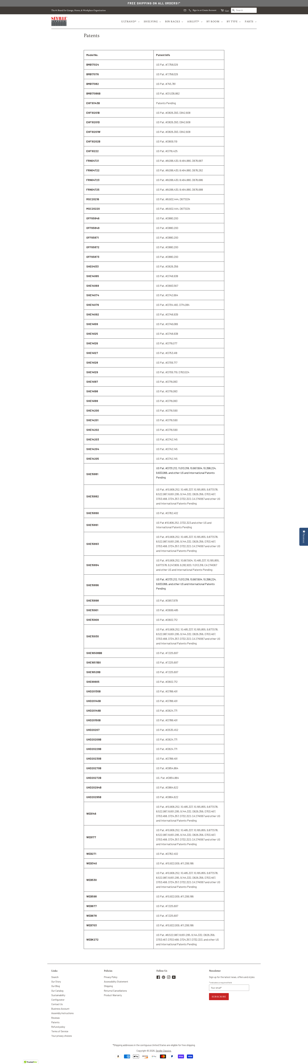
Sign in (196, 10)
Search (55, 977)
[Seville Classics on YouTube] (174, 977)
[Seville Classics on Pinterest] (163, 977)
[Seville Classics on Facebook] (158, 977)
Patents (55, 1022)
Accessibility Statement (116, 981)
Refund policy (58, 1026)
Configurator (57, 999)
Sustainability (58, 995)
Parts (249, 21)
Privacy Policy (110, 977)
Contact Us (57, 1004)
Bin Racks (172, 21)
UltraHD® (129, 21)
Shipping (108, 986)
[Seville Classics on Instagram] (168, 977)
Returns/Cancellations (115, 990)
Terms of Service (59, 1031)
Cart (226, 10)
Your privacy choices (61, 1035)
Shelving (151, 21)
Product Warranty (113, 995)
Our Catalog (57, 990)
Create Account (209, 10)
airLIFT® (193, 21)
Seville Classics (163, 1050)
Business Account (60, 1008)
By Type (232, 21)
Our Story (56, 981)
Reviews (55, 1018)
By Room (212, 21)
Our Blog (55, 986)
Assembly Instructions (62, 1013)
